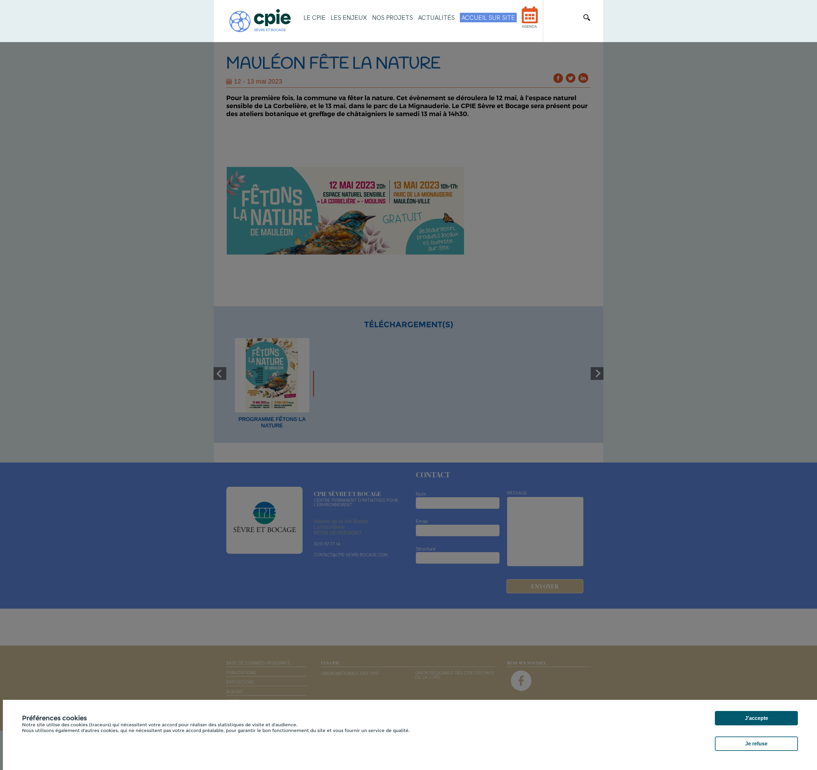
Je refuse (756, 743)
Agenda (529, 26)
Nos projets (392, 17)
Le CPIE (315, 17)
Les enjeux (349, 17)
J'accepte (756, 718)
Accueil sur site (488, 17)
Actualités (436, 17)
